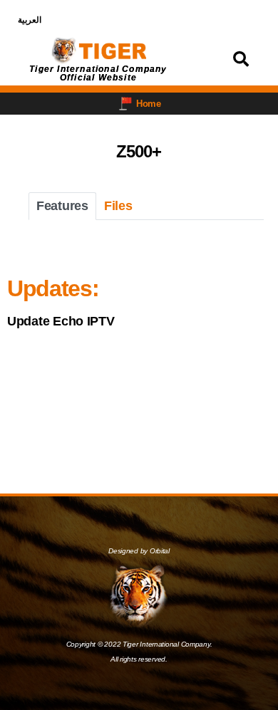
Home (148, 103)
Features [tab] (62, 206)
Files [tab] (118, 206)
